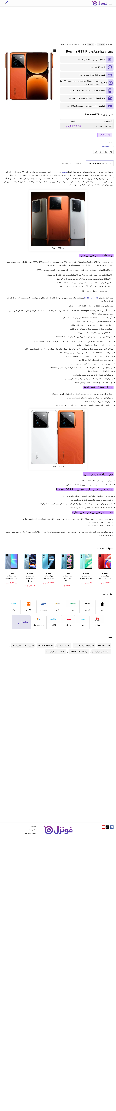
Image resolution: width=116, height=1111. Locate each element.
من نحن (33, 826)
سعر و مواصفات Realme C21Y (67, 577)
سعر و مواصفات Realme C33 (86, 576)
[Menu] (111, 3)
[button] (54, 50)
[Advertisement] (58, 23)
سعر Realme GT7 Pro (45, 645)
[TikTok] (107, 827)
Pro (103, 147)
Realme (111, 143)
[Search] (10, 3)
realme (90, 44)
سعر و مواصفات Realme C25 (11, 576)
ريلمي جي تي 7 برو (63, 645)
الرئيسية (111, 44)
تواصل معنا (32, 830)
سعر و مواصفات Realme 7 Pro (30, 577)
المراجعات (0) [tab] (66, 163)
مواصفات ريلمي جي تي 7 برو (55, 651)
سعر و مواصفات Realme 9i (49, 576)
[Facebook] (112, 827)
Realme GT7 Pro (104, 645)
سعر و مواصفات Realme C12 (105, 576)
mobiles (101, 44)
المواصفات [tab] (79, 163)
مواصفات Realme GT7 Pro (78, 651)
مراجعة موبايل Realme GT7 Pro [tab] (100, 163)
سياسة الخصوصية (30, 833)
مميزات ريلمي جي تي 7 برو (101, 651)
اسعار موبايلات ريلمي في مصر (84, 645)
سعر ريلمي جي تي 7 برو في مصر (23, 645)
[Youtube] (103, 827)
